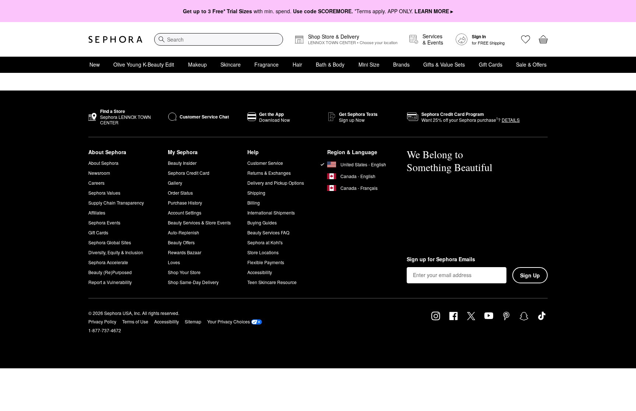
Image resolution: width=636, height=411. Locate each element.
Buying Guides (262, 222)
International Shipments (271, 212)
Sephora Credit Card (188, 173)
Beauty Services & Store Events (199, 222)
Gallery (175, 183)
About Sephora (103, 163)
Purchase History (185, 202)
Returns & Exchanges (269, 173)
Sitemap (193, 321)
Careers (96, 183)
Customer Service (265, 163)
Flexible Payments (265, 262)
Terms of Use (135, 321)
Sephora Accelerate (108, 262)
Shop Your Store (184, 272)
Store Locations (263, 252)
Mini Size (368, 64)
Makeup (197, 64)
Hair (297, 64)
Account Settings (184, 212)
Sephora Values (104, 192)
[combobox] (218, 39)
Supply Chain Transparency (116, 202)
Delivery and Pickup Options (275, 183)
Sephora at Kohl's (265, 242)
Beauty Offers (181, 242)
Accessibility (259, 272)
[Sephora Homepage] (115, 39)
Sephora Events (104, 222)
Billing (253, 202)
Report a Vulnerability (110, 282)
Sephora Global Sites (109, 242)
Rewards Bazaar (184, 252)
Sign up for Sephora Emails (441, 259)
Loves (174, 262)
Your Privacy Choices (228, 321)
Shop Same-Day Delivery (193, 282)
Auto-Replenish (183, 232)
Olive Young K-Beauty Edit (143, 64)
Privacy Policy (102, 321)
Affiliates (96, 212)
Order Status (180, 192)
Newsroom (99, 173)
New (94, 64)
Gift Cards (490, 64)
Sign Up (530, 275)
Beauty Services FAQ (268, 232)
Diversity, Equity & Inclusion (115, 252)
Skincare (230, 64)
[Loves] (525, 39)
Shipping (256, 192)
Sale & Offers (531, 64)
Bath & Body (330, 64)
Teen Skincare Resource (272, 282)
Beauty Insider (182, 163)
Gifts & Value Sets (444, 64)
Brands (401, 64)
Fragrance (266, 64)
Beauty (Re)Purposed (110, 272)
